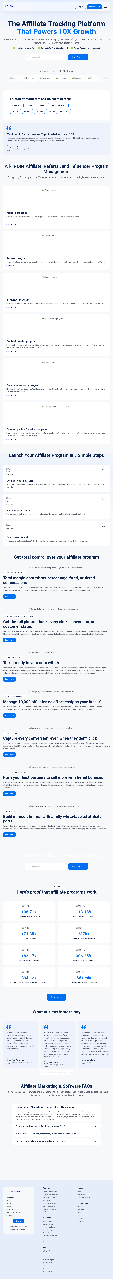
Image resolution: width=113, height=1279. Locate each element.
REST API (80, 1207)
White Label (46, 1200)
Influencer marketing (49, 1227)
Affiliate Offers (47, 1251)
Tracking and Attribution (50, 1192)
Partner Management (49, 1230)
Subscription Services (58, 105)
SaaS (42, 105)
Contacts (9, 1206)
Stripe (79, 1215)
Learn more (9, 596)
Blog (44, 1254)
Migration (46, 1268)
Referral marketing (48, 1224)
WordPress (80, 1221)
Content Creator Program (50, 1233)
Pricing (46, 1241)
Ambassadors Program (50, 1236)
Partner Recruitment (49, 1197)
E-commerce (16, 105)
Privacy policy (10, 1215)
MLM (44, 1212)
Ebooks (45, 1257)
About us (9, 1201)
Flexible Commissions (49, 1203)
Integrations (82, 1203)
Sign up (18, 1221)
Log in (80, 7)
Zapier (79, 1212)
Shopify (79, 1218)
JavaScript (80, 1210)
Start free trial (94, 7)
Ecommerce (81, 1194)
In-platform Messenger (49, 1209)
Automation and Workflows (51, 1194)
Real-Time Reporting (49, 1206)
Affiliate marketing (48, 1221)
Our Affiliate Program (12, 1209)
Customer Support (48, 1260)
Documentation (47, 1262)
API (44, 1265)
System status (47, 1271)
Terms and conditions (13, 1212)
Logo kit (8, 1204)
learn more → (11, 224)
